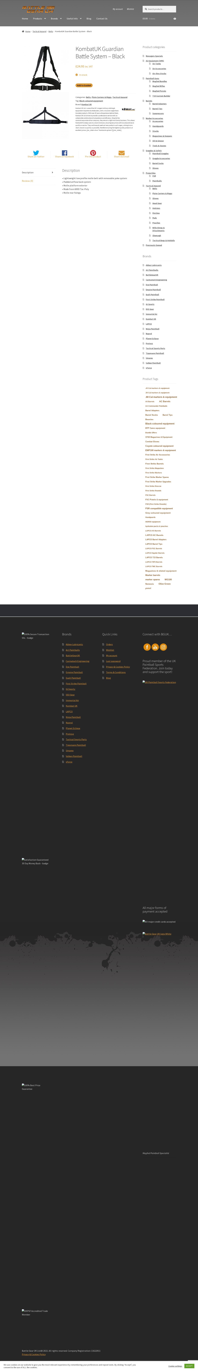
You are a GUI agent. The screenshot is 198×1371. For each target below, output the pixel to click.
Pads (154, 218)
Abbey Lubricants (154, 265)
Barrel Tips (157, 108)
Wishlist (130, 9)
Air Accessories (159, 68)
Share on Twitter (36, 156)
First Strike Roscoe (153, 486)
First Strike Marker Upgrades (158, 482)
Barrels (149, 101)
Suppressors (158, 113)
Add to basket (84, 85)
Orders (109, 644)
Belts (51, 31)
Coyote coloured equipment (159, 446)
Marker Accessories (154, 118)
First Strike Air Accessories (157, 455)
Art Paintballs (152, 270)
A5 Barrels (149, 402)
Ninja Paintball (152, 329)
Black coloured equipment (91, 101)
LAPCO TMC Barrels (153, 566)
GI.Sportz (150, 304)
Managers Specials (154, 56)
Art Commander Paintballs (156, 406)
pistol (148, 588)
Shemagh (156, 235)
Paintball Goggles (160, 153)
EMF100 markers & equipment (160, 450)
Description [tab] (27, 172)
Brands (54, 18)
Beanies (149, 419)
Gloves (155, 168)
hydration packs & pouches (156, 526)
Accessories (157, 121)
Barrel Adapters (159, 103)
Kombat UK (86, 104)
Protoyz (149, 343)
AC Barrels (164, 401)
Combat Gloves (152, 442)
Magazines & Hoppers (162, 136)
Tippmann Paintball (155, 353)
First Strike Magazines (154, 468)
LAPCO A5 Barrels (153, 531)
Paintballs (157, 181)
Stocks (155, 131)
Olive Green (165, 584)
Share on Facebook (64, 156)
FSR (154, 176)
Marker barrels (152, 575)
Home (25, 18)
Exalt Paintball (152, 294)
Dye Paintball (152, 284)
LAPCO (149, 324)
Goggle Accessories (161, 158)
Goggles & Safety (154, 150)
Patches (156, 213)
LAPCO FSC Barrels (153, 549)
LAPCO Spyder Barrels (155, 553)
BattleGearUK (152, 275)
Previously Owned (154, 245)
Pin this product (93, 156)
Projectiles (151, 173)
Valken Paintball (153, 363)
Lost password (113, 661)
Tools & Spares (159, 145)
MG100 (168, 579)
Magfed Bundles (159, 81)
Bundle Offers (151, 433)
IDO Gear (150, 309)
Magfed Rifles (158, 86)
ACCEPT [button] (189, 1366)
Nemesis (149, 584)
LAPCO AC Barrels (154, 535)
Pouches (156, 222)
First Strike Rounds (153, 491)
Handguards (158, 126)
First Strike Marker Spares (157, 477)
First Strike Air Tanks (154, 459)
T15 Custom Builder (161, 96)
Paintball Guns (152, 78)
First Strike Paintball (155, 299)
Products (37, 18)
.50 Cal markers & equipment (157, 393)
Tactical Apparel (39, 31)
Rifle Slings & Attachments (158, 229)
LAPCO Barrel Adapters (155, 539)
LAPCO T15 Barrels (154, 557)
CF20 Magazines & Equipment (158, 437)
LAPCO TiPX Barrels (153, 562)
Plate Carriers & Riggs (101, 97)
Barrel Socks (158, 163)
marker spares (152, 579)
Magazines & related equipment (161, 571)
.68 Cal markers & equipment (161, 397)
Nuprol (149, 333)
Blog (89, 18)
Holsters (156, 208)
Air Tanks (156, 63)
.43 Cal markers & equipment (157, 388)
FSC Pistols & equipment (156, 500)
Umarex (149, 358)
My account (118, 9)
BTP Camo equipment (155, 428)
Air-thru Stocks (159, 73)
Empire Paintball (153, 289)
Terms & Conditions (116, 672)
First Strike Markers (153, 473)
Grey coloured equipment (158, 513)
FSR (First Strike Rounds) (155, 504)
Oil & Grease (158, 140)
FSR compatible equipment (159, 508)
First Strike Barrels (154, 464)
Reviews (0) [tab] (27, 180)
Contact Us (101, 18)
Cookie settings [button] (175, 1366)
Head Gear (157, 203)
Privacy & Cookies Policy (118, 666)
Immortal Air (151, 314)
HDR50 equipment (152, 522)
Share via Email (121, 156)
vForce (149, 368)
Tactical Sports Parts (155, 348)
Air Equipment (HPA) (155, 60)
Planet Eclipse (152, 338)
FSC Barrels (150, 495)
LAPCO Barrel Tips (153, 544)
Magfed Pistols (159, 91)
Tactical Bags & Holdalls (163, 240)
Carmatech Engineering (156, 279)
